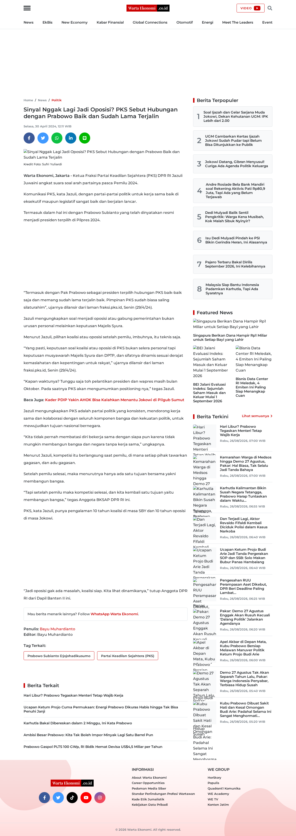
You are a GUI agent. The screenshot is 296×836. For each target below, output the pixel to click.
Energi (207, 22)
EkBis (47, 22)
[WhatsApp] (56, 138)
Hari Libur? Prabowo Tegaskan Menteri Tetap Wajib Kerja (73, 695)
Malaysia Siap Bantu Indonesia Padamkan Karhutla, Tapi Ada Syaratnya (232, 289)
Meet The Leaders (237, 22)
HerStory (214, 777)
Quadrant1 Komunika (224, 788)
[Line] (84, 138)
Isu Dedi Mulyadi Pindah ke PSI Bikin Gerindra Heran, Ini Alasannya (236, 240)
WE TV (213, 799)
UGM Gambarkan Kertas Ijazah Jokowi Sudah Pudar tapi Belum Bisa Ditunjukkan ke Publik (233, 140)
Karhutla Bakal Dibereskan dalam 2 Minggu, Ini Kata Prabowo (78, 723)
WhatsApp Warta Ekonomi (114, 614)
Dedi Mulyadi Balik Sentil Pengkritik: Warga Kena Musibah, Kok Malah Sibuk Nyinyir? (234, 216)
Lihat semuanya (255, 416)
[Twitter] (43, 138)
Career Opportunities (148, 783)
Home (28, 100)
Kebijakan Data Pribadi (150, 804)
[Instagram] (99, 797)
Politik (57, 100)
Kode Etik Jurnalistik (148, 799)
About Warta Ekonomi (149, 777)
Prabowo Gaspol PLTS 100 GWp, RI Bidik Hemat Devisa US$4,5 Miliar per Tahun (93, 746)
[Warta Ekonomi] (148, 8)
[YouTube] (86, 797)
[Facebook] (29, 138)
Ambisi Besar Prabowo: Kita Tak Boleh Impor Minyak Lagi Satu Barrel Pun (88, 735)
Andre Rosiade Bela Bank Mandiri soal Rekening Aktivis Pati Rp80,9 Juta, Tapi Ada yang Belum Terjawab (235, 190)
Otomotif (184, 22)
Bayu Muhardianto (57, 629)
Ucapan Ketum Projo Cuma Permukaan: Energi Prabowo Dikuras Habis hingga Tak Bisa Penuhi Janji (101, 709)
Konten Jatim (218, 804)
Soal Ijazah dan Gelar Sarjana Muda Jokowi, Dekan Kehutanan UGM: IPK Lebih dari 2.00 (236, 116)
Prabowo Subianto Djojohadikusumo (59, 656)
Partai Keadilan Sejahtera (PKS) (127, 656)
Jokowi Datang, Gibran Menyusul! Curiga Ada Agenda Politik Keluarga (236, 164)
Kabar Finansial (110, 22)
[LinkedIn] (70, 138)
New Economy (75, 22)
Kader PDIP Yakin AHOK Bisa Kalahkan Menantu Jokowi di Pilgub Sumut (114, 400)
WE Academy (218, 794)
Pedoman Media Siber (149, 788)
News (29, 22)
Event (267, 22)
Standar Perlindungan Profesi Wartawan (163, 794)
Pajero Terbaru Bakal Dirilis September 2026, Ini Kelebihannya (235, 264)
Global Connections (150, 22)
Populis (213, 783)
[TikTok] (72, 797)
